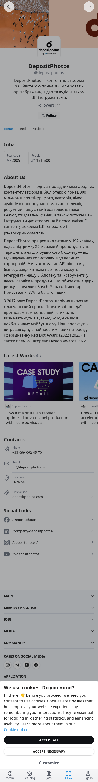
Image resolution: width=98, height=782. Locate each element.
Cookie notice (16, 729)
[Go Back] (9, 6)
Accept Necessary (49, 751)
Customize (49, 763)
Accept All (49, 740)
